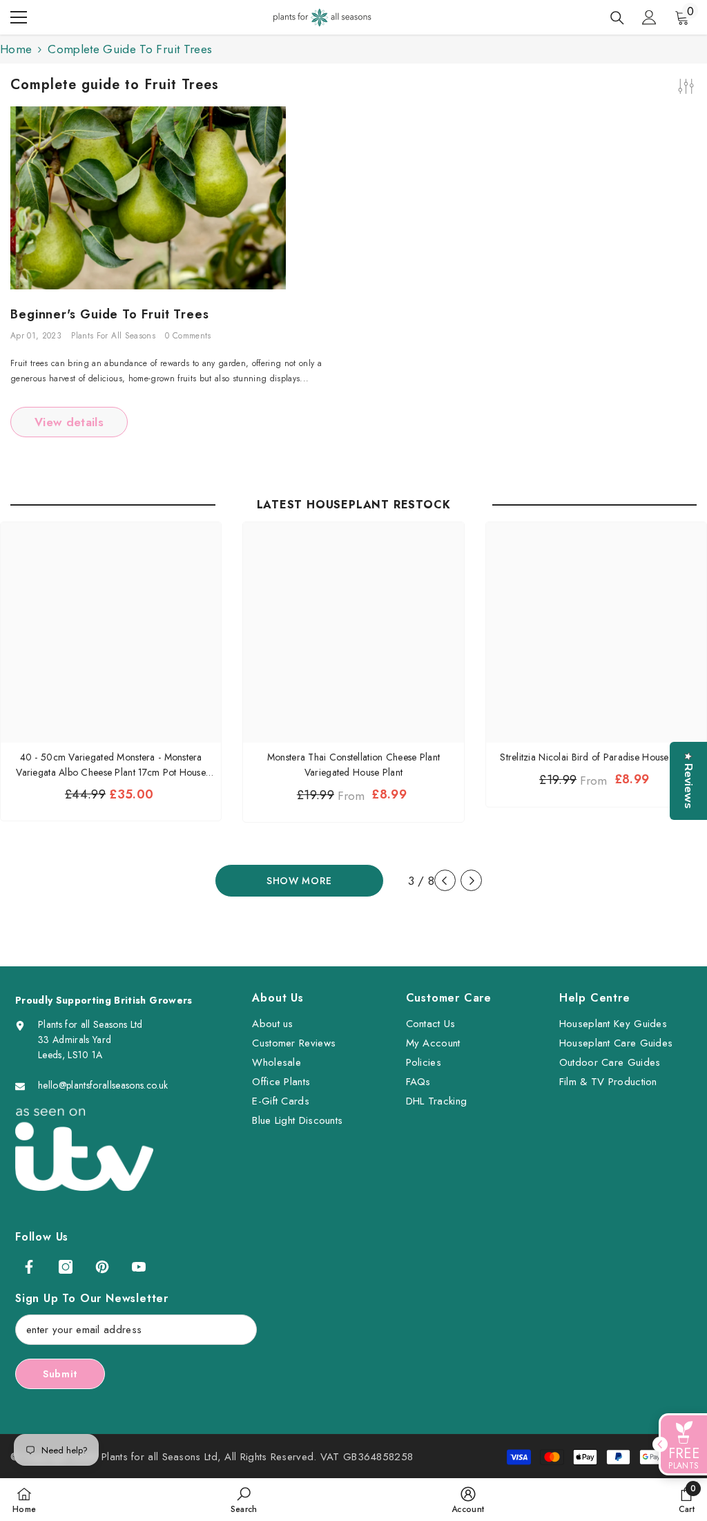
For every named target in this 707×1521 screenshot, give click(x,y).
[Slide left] (445, 880)
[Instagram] (65, 1267)
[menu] (18, 17)
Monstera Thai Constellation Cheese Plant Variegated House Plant (353, 764)
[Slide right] (471, 880)
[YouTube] (139, 1267)
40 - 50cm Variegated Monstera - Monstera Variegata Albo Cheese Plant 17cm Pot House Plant (111, 765)
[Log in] (649, 17)
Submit (60, 1374)
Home (16, 49)
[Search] (617, 18)
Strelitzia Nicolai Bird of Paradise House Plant (596, 757)
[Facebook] (29, 1267)
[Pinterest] (102, 1267)
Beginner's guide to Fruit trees (109, 315)
